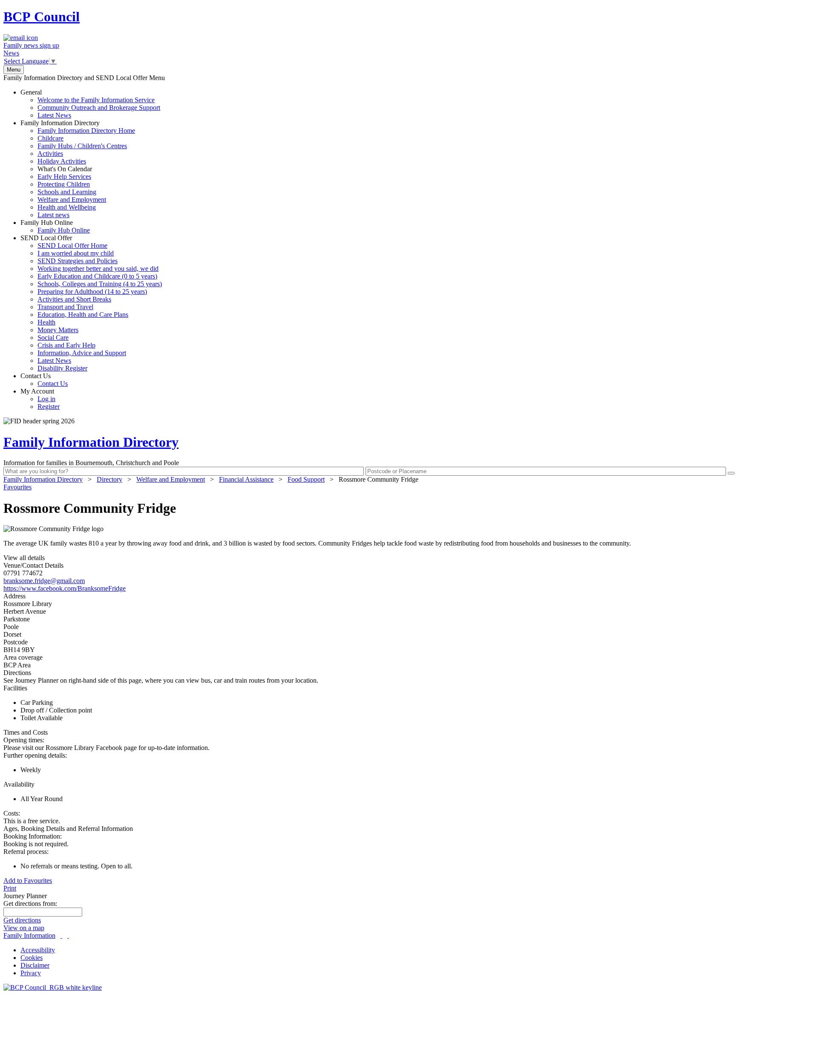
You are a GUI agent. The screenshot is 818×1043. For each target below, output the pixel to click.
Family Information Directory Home (86, 130)
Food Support (306, 479)
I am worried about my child (75, 253)
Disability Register (62, 368)
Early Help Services (64, 176)
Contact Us (44, 379)
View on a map (23, 927)
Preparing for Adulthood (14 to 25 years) (92, 291)
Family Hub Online (55, 226)
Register (48, 406)
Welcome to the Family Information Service (96, 99)
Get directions (22, 920)
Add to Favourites (27, 880)
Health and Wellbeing (66, 207)
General (90, 104)
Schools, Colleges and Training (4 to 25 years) (99, 283)
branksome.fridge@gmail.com (44, 580)
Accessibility (37, 950)
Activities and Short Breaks (74, 299)
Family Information (29, 935)
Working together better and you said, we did (97, 268)
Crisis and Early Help (66, 345)
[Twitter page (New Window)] (61, 935)
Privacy (30, 973)
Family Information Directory (77, 168)
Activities (50, 153)
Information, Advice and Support (81, 352)
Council (41, 16)
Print (9, 888)
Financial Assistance (246, 479)
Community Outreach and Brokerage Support (98, 107)
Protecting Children (63, 184)
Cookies (31, 957)
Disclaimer (34, 965)
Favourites (17, 487)
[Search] (731, 473)
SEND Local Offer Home (72, 245)
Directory (109, 479)
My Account (40, 399)
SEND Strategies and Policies (77, 260)
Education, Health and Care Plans (82, 314)
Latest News (54, 115)
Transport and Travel (65, 306)
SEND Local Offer (91, 303)
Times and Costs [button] (25, 732)
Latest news (53, 214)
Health (46, 322)
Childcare (50, 138)
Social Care (53, 337)
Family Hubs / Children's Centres (82, 145)
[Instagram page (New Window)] (68, 935)
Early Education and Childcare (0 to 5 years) (97, 276)
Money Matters (57, 329)
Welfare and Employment (71, 199)
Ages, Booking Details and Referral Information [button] (68, 828)
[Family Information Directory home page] (52, 987)
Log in (46, 398)
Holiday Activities (61, 161)
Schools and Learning (66, 191)
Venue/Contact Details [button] (33, 565)
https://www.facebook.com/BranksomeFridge (64, 588)
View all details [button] (24, 557)
